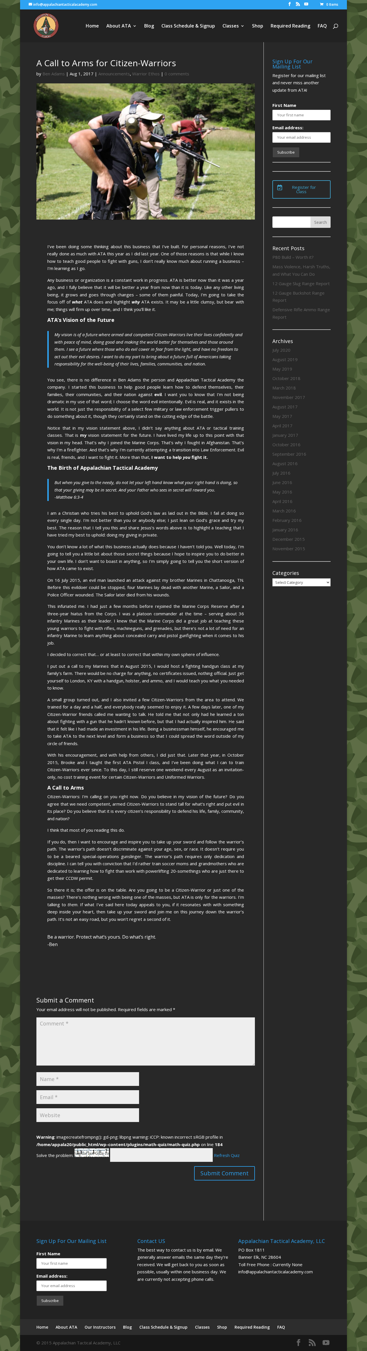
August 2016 (285, 463)
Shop (257, 26)
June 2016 (282, 482)
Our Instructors (100, 1327)
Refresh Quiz (227, 1155)
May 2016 (282, 492)
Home (92, 26)
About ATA (118, 26)
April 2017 (282, 425)
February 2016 (287, 520)
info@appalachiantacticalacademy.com (275, 1271)
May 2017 (282, 416)
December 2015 (288, 539)
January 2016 (285, 529)
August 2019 (285, 359)
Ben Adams (53, 74)
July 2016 (281, 473)
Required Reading (290, 26)
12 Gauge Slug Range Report (301, 283)
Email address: (287, 127)
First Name (284, 105)
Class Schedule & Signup (188, 26)
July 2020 (281, 350)
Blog (149, 26)
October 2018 (286, 378)
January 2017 (285, 435)
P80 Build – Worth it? (293, 257)
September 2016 (289, 454)
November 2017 (288, 397)
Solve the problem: (55, 1155)
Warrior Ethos (146, 74)
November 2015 (288, 548)
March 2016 (284, 511)
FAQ (322, 26)
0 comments (177, 74)
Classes (230, 26)
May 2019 (282, 369)
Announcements (114, 74)
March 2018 (284, 388)
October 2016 (286, 444)
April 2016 (282, 501)
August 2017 (285, 407)
